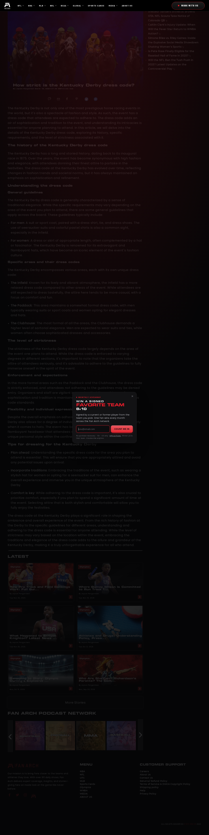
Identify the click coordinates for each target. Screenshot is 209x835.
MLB (41, 5)
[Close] (132, 396)
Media (112, 5)
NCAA (63, 5)
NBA (30, 5)
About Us (127, 5)
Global (77, 5)
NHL (52, 5)
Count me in (121, 429)
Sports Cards (96, 5)
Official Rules (115, 436)
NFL (20, 5)
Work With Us (189, 5)
